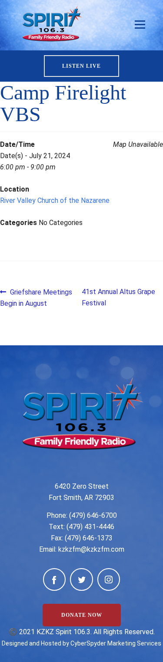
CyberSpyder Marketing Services (115, 643)
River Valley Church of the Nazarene (55, 200)
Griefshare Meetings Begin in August (36, 297)
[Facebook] (54, 579)
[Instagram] (108, 579)
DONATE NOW (81, 615)
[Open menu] (140, 25)
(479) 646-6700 (93, 515)
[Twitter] (81, 579)
